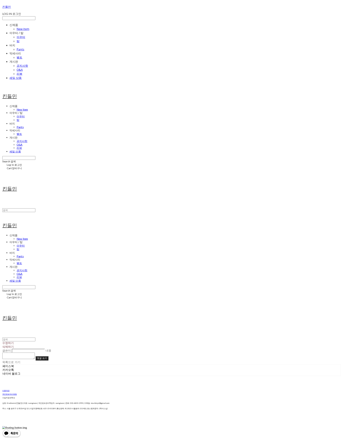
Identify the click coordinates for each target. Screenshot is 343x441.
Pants (20, 49)
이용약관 (5, 390)
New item (23, 29)
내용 (48, 350)
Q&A (20, 70)
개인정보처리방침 (9, 394)
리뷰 (19, 74)
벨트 (19, 57)
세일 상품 (15, 78)
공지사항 (22, 66)
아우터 (21, 37)
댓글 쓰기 (42, 358)
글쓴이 (6, 350)
